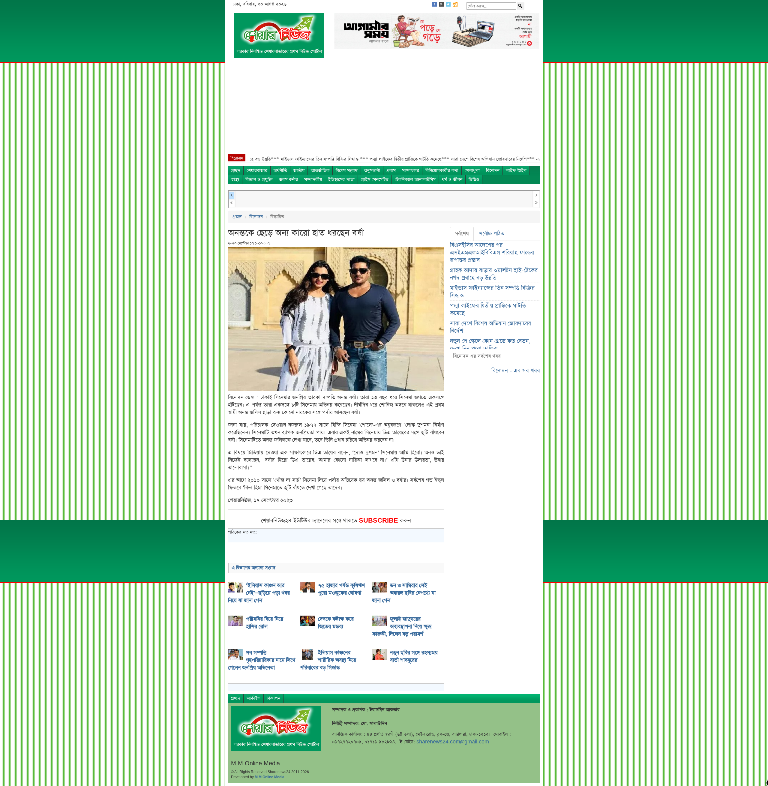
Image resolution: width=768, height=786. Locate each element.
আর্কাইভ (253, 698)
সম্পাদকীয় (313, 179)
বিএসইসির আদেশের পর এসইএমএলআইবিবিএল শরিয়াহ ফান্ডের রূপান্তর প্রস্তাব (492, 252)
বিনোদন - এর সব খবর (515, 370)
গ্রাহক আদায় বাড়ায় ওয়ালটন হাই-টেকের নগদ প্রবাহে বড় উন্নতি (494, 274)
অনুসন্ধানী (372, 170)
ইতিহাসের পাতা (341, 179)
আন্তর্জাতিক (320, 170)
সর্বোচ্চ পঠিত (491, 233)
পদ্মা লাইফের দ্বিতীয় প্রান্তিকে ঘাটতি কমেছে (488, 309)
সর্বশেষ (462, 233)
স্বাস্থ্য (235, 179)
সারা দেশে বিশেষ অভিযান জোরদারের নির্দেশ (490, 327)
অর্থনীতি (280, 170)
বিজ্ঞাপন (273, 698)
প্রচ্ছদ (235, 170)
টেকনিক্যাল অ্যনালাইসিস (415, 179)
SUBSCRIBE (379, 520)
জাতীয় (298, 170)
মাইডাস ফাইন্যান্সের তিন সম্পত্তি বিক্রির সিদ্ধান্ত (492, 292)
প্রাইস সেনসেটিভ (374, 179)
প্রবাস (391, 170)
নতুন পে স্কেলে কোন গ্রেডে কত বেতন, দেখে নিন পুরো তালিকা (490, 345)
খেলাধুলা (472, 170)
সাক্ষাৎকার (410, 170)
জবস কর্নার (288, 179)
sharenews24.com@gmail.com (452, 742)
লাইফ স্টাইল (516, 170)
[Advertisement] (384, 109)
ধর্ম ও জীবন (452, 179)
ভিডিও (474, 179)
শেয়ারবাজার (257, 170)
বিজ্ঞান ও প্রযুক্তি (259, 179)
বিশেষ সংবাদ (347, 170)
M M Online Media (269, 777)
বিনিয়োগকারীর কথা (441, 170)
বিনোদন (493, 170)
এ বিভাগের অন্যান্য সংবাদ (253, 568)
